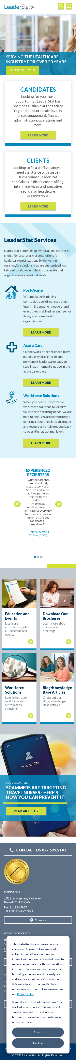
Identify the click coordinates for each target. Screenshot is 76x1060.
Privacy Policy (25, 994)
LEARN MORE (41, 332)
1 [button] (35, 557)
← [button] (17, 504)
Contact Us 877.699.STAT (41, 850)
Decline (38, 1043)
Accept (38, 1032)
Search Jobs (22, 70)
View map (40, 920)
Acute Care (33, 345)
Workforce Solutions (41, 395)
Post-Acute (33, 290)
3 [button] (41, 557)
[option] (38, 497)
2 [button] (38, 557)
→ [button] (58, 504)
